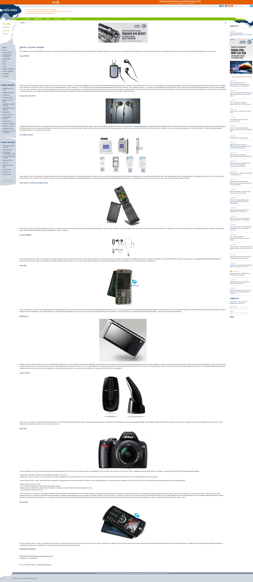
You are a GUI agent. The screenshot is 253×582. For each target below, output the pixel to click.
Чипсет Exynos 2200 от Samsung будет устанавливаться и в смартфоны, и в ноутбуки (241, 228)
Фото (4, 64)
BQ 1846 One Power (7, 117)
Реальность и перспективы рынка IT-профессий (40, 13)
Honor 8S (6, 112)
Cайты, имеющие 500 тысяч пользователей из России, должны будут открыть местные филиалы (239, 84)
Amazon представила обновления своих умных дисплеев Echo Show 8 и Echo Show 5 (241, 94)
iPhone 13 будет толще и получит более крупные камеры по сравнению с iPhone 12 (241, 248)
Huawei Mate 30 (8, 92)
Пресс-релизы (8, 71)
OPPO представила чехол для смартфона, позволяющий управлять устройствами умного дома (240, 146)
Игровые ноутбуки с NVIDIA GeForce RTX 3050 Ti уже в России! (240, 274)
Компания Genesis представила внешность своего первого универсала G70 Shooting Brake (241, 183)
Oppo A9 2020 (7, 169)
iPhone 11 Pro (7, 97)
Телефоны (7, 24)
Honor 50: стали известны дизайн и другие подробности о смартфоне (240, 219)
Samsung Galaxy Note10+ (9, 104)
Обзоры (27, 19)
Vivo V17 (5, 163)
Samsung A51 (7, 150)
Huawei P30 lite (8, 128)
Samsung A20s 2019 (8, 166)
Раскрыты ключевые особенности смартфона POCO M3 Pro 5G (239, 210)
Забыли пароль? (242, 302)
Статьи (47, 19)
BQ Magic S (6, 172)
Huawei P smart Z (9, 123)
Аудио (5, 34)
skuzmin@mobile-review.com (45, 556)
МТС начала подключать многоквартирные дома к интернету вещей (240, 238)
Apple (5, 50)
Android (6, 30)
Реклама (6, 74)
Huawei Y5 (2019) (8, 126)
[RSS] (232, 6)
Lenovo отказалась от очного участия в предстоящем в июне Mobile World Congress (241, 292)
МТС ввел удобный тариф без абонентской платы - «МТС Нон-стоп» (240, 103)
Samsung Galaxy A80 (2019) (9, 131)
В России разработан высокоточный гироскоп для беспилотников (240, 192)
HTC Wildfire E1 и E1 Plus (9, 157)
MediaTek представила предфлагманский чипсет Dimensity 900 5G (241, 34)
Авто (4, 61)
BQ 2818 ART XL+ (8, 114)
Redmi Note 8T (8, 160)
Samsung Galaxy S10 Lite (9, 146)
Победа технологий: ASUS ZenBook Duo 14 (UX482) (41, 9)
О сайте (5, 76)
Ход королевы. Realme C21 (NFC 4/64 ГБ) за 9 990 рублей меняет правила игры (49, 11)
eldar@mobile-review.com (44, 564)
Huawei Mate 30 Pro (8, 89)
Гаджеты (6, 27)
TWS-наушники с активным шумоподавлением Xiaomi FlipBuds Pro (241, 155)
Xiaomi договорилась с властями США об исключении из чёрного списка (240, 257)
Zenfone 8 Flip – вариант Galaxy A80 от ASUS (241, 111)
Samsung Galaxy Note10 (9, 108)
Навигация (129, 573)
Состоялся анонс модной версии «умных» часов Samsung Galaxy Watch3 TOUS (241, 129)
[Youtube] (226, 6)
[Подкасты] (229, 6)
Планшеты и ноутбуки (7, 55)
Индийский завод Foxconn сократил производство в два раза (240, 282)
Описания (57, 19)
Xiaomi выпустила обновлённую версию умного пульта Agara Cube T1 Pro (241, 265)
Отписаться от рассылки (237, 303)
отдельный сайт (135, 422)
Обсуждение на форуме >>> (28, 549)
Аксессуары (7, 52)
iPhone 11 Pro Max (7, 100)
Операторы (7, 59)
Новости (98, 573)
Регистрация (233, 302)
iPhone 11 (6, 95)
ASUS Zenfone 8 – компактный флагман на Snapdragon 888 (241, 173)
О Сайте (167, 573)
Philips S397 (7, 174)
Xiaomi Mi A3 (7, 121)
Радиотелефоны (9, 69)
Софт (4, 66)
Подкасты (68, 19)
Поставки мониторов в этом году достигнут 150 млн (239, 120)
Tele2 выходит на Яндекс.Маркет (239, 138)
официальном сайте (140, 126)
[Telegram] (223, 6)
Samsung (37, 19)
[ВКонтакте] (220, 6)
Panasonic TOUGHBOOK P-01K (9, 153)
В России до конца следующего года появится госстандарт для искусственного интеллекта (240, 164)
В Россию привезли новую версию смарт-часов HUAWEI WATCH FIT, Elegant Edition (239, 201)
